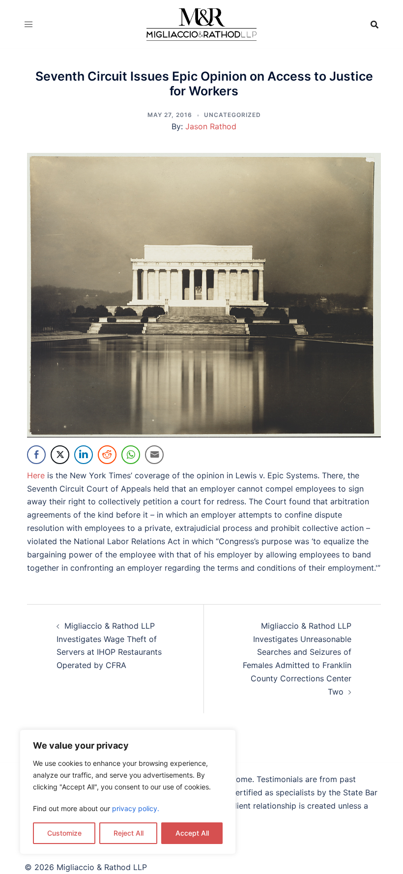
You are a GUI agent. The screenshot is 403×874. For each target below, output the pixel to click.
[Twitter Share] (60, 454)
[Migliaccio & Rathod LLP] (201, 24)
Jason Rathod (210, 126)
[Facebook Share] (36, 454)
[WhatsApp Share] (130, 454)
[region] (128, 791)
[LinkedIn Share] (83, 454)
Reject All (129, 833)
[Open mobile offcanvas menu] (28, 24)
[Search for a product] (374, 25)
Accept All (192, 833)
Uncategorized (232, 114)
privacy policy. (135, 808)
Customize (64, 833)
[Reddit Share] (107, 454)
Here (36, 475)
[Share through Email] (154, 454)
